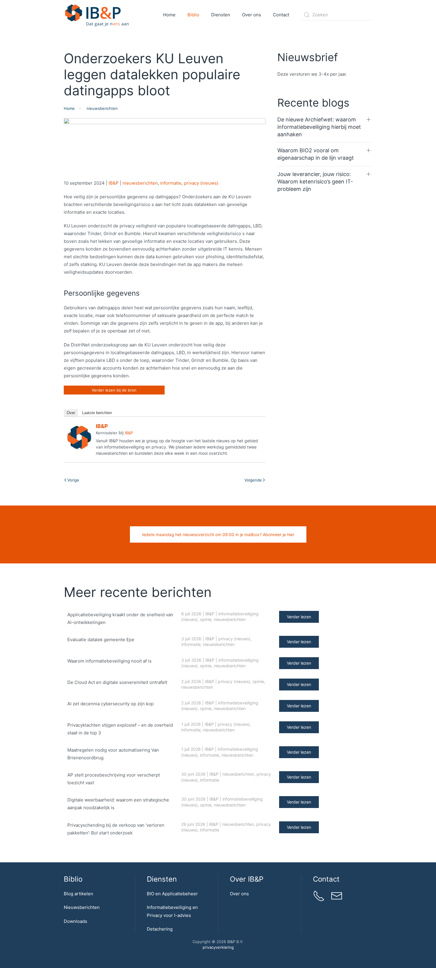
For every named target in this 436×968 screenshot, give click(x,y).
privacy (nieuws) (201, 183)
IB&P (114, 183)
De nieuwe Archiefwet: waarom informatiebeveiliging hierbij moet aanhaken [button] (319, 126)
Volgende (253, 480)
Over (71, 413)
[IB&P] (79, 437)
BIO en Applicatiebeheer (172, 893)
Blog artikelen (78, 893)
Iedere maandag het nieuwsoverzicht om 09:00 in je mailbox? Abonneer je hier (218, 534)
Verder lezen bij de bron (114, 390)
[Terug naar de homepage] (97, 15)
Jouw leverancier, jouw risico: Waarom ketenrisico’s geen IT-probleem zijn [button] (315, 181)
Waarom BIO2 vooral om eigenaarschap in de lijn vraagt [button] (315, 154)
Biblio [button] (193, 15)
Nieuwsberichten (82, 907)
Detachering (160, 929)
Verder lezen (299, 616)
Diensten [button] (220, 15)
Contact (281, 15)
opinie (205, 619)
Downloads (75, 921)
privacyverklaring (218, 947)
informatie (171, 183)
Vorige (73, 480)
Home (169, 15)
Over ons (239, 893)
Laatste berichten (97, 413)
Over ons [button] (251, 15)
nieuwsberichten (140, 183)
